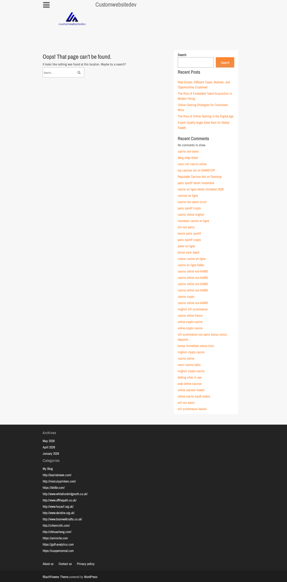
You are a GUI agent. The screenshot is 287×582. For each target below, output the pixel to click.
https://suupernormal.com (58, 550)
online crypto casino (190, 321)
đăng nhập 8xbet (188, 157)
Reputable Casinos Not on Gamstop (200, 176)
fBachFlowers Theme (55, 576)
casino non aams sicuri (192, 201)
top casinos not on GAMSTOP (196, 170)
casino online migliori (191, 214)
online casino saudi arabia (194, 396)
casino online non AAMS (193, 271)
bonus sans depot (188, 252)
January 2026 (51, 453)
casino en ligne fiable (191, 265)
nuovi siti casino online (192, 164)
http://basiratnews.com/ (57, 475)
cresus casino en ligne (191, 258)
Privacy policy (86, 563)
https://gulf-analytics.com (58, 544)
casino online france (190, 315)
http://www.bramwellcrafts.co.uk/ (62, 519)
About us (48, 563)
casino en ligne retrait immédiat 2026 (201, 189)
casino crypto (186, 296)
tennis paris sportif (189, 233)
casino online (186, 358)
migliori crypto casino (191, 352)
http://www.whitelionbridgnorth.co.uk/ (65, 494)
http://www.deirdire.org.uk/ (59, 512)
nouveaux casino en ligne (193, 220)
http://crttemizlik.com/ (56, 525)
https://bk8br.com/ (54, 487)
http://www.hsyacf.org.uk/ (58, 506)
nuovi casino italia (189, 364)
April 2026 (49, 447)
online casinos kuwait (191, 390)
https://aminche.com (55, 538)
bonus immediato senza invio (196, 345)
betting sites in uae (189, 377)
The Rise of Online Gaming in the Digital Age (205, 116)
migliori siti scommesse (193, 309)
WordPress (90, 576)
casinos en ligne (188, 195)
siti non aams (186, 227)
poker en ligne (186, 246)
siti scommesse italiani (192, 409)
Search (182, 54)
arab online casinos (190, 383)
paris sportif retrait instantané (196, 183)
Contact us (65, 563)
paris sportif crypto (189, 208)
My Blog (48, 468)
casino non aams (188, 151)
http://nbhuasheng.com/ (57, 531)
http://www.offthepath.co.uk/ (59, 500)
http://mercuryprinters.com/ (59, 481)
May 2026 (49, 440)
